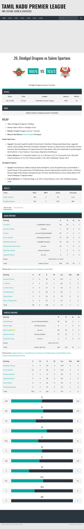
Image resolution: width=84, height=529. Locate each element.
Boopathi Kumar (8, 339)
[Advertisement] (42, 36)
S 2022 (10, 18)
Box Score (7, 207)
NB (78, 275)
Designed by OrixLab (75, 524)
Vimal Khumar (8, 321)
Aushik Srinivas (8, 288)
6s (79, 220)
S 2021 (16, 18)
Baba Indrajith (28, 134)
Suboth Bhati (7, 296)
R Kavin (5, 233)
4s (73, 220)
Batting (6, 220)
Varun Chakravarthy (10, 300)
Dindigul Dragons (9, 201)
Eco (61, 275)
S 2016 (41, 18)
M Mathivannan (8, 292)
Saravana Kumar (8, 279)
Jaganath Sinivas (9, 255)
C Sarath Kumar (29, 353)
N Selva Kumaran (28, 269)
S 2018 (28, 18)
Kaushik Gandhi (8, 229)
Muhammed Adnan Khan (11, 246)
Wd (70, 275)
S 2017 (34, 18)
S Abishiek (39, 269)
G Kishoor (6, 283)
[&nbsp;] (43, 220)
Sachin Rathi (48, 269)
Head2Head (18, 207)
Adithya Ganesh (8, 334)
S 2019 (22, 18)
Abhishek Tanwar (9, 250)
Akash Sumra (16, 269)
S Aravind (6, 224)
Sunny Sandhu (8, 237)
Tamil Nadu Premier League (34, 6)
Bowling (6, 275)
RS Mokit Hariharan (9, 242)
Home (4, 18)
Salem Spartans (8, 197)
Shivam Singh (7, 326)
